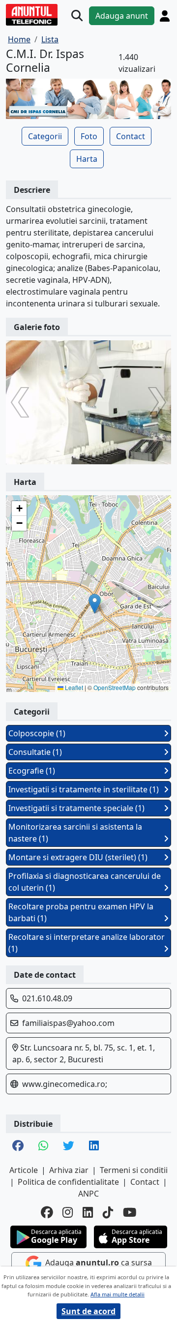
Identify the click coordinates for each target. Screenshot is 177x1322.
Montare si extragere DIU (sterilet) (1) (78, 857)
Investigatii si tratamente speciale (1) (76, 808)
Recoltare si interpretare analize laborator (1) (86, 942)
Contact (130, 136)
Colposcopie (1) (36, 733)
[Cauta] (77, 16)
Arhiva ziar (68, 1170)
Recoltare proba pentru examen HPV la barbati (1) (80, 912)
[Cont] (165, 16)
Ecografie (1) (31, 770)
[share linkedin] (94, 1146)
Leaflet (73, 687)
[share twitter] (69, 1146)
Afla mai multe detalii (117, 1294)
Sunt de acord (88, 1311)
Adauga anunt (121, 15)
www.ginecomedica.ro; (64, 1084)
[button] (94, 604)
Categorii (45, 136)
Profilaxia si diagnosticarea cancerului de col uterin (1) (84, 882)
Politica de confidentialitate (68, 1181)
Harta (86, 158)
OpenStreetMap (114, 687)
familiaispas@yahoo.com (68, 1023)
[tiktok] (108, 1212)
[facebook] (47, 1212)
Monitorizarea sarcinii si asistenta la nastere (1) (75, 832)
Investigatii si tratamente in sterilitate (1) (83, 789)
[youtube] (130, 1212)
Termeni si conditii (134, 1170)
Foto (89, 136)
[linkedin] (88, 1212)
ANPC (88, 1193)
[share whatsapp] (43, 1146)
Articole (23, 1170)
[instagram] (67, 1212)
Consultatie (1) (35, 752)
